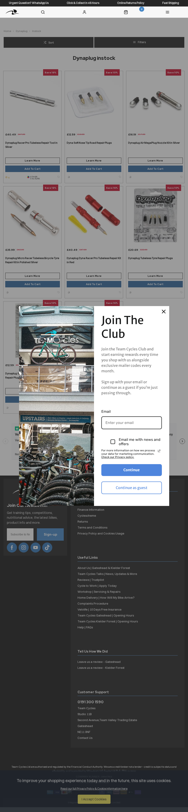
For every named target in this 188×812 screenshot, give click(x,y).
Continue (131, 470)
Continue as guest (131, 487)
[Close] (163, 311)
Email (106, 411)
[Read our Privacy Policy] (159, 451)
